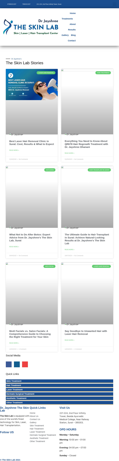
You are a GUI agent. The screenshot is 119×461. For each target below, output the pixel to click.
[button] (114, 4)
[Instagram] (17, 364)
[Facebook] (3, 439)
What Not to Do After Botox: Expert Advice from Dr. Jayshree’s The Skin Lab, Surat (30, 237)
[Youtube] (25, 364)
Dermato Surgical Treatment (20, 394)
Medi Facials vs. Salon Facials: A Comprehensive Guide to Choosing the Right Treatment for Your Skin (30, 334)
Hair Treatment (13, 385)
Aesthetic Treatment (16, 398)
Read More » (14, 150)
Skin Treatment (13, 381)
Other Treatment (14, 402)
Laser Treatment (14, 389)
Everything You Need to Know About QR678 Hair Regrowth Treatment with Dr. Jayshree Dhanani (86, 144)
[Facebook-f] (9, 364)
